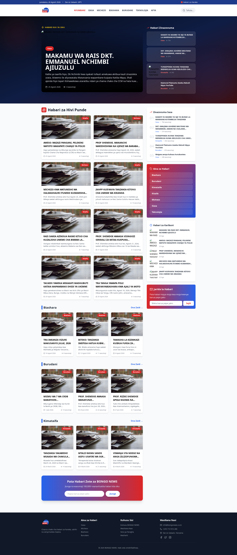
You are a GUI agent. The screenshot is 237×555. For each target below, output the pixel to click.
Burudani (85, 535)
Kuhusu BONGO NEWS (129, 525)
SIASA (91, 10)
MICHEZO (101, 10)
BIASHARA (114, 10)
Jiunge (113, 493)
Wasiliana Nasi (126, 528)
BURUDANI (127, 10)
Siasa (83, 525)
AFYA (153, 10)
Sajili (188, 303)
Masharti (124, 535)
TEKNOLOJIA (142, 10)
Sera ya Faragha (127, 532)
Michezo (84, 528)
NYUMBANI (79, 10)
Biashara (84, 532)
